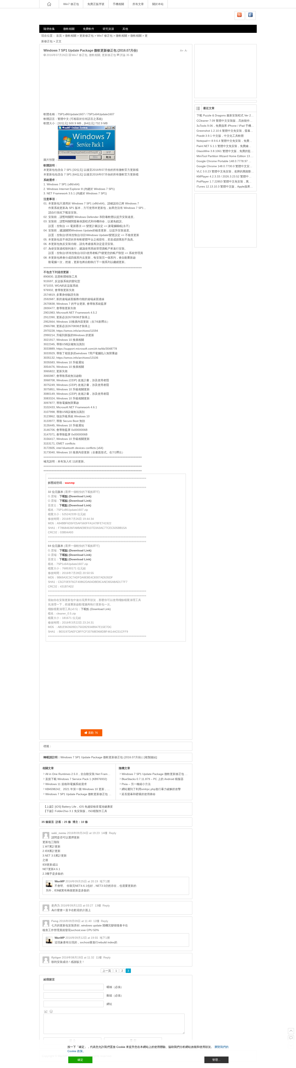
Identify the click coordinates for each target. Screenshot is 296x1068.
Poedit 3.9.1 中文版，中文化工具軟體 (220, 135)
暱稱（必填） (115, 987)
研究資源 (108, 28)
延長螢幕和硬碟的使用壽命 (138, 794)
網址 (109, 1004)
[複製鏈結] (150, 757)
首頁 (59, 35)
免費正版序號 (95, 4)
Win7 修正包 (71, 4)
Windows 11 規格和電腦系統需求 (66, 784)
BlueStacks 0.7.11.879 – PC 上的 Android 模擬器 (152, 779)
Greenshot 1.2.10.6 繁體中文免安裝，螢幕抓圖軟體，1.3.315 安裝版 (240, 130)
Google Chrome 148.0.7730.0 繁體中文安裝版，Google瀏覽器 (236, 166)
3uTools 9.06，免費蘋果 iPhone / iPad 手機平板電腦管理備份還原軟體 (241, 125)
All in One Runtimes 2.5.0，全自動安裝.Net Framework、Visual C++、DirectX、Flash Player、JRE (108, 774)
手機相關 (118, 4)
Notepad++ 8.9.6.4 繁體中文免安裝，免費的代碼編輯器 (231, 140)
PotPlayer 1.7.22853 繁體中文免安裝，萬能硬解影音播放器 (234, 181)
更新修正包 (87, 35)
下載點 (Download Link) (75, 496)
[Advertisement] (116, 83)
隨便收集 (49, 28)
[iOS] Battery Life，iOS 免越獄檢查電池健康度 (84, 806)
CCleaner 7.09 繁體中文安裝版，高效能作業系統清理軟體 (233, 120)
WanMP (60, 881)
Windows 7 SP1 (134, 207)
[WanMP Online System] (63, 16)
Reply (112, 833)
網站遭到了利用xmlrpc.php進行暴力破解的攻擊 (151, 789)
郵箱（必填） (115, 995)
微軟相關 (69, 28)
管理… (216, 1059)
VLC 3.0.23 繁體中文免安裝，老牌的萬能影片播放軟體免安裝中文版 (239, 171)
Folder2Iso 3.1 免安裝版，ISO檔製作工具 (81, 811)
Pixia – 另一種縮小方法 (136, 784)
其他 (125, 28)
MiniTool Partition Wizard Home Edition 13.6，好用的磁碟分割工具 (238, 156)
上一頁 (106, 970)
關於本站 (158, 4)
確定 (80, 1059)
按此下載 (62, 212)
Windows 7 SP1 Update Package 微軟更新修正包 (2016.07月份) (101, 757)
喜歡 (93, 732)
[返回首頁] (49, 4)
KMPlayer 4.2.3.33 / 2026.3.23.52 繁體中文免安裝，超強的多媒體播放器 (242, 176)
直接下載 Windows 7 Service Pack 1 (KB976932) (76, 779)
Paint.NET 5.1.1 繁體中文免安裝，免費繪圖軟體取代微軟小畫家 (237, 146)
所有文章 (138, 4)
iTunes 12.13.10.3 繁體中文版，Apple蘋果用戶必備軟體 (232, 186)
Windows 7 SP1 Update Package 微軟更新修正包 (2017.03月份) (162, 774)
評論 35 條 (126, 55)
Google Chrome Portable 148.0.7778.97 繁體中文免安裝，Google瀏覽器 (243, 161)
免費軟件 (88, 28)
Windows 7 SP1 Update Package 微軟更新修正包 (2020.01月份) (86, 794)
